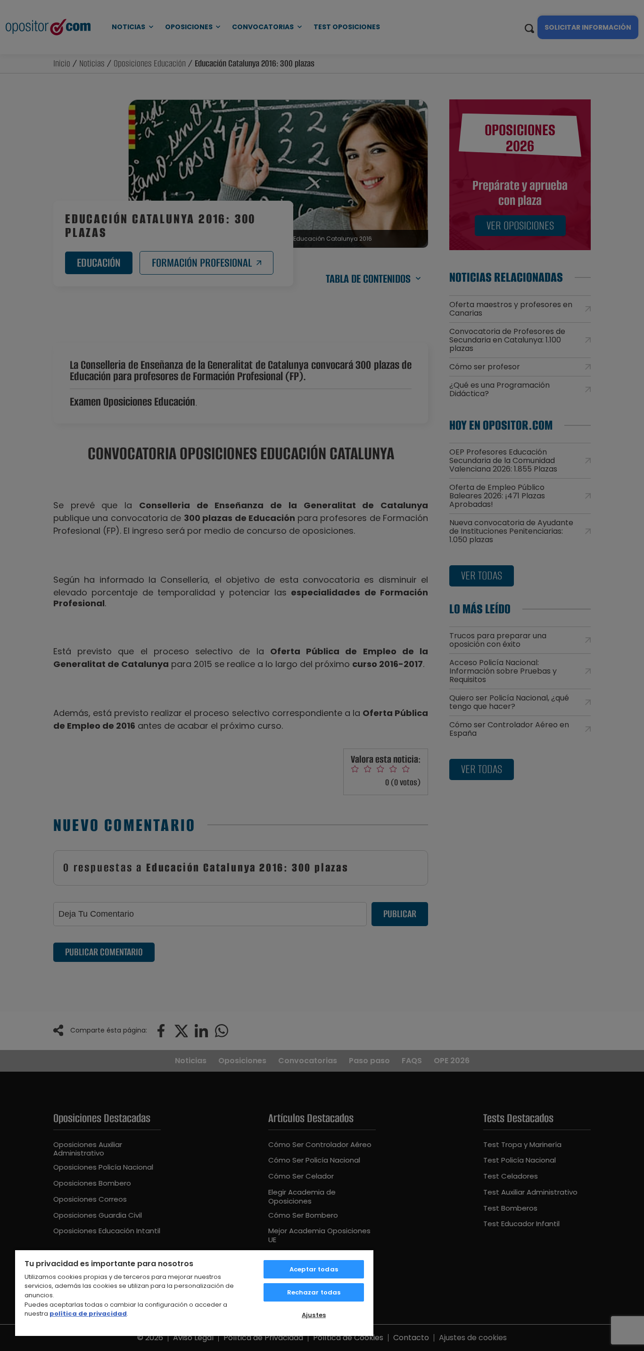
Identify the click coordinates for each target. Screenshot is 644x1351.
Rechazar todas (314, 1292)
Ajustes (314, 1314)
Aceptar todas (313, 1269)
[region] (194, 1292)
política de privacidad (88, 1313)
